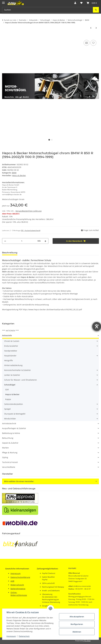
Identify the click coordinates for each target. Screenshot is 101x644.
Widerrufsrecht (17, 585)
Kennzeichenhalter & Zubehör (17, 370)
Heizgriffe (8, 360)
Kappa (8, 399)
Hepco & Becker (12, 394)
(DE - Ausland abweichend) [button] (30, 230)
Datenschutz (24, 636)
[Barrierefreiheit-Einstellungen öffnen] (96, 326)
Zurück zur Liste (10, 20)
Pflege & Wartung (9, 452)
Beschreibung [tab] (9, 252)
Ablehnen (76, 632)
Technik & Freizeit (10, 462)
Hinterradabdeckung (13, 365)
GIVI (7, 389)
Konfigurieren (77, 624)
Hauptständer (10, 355)
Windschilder (10, 418)
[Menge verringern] (5, 241)
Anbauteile (7, 335)
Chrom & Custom (11, 341)
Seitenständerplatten (13, 404)
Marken (5, 447)
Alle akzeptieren (77, 616)
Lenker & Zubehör (12, 375)
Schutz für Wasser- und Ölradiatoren (20, 380)
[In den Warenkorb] (4, 36)
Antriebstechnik (9, 423)
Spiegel (7, 409)
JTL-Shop (87, 641)
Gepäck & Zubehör (10, 443)
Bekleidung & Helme (11, 433)
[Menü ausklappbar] (3, 1)
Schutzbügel (9, 384)
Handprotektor (10, 351)
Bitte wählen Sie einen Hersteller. (19, 481)
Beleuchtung (7, 438)
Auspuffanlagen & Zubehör (14, 428)
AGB (12, 581)
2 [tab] (52, 140)
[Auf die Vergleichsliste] (86, 43)
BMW (14, 172)
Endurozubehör (11, 346)
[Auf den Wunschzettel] (93, 43)
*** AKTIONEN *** (10, 330)
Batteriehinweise (18, 588)
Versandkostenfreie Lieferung (29, 211)
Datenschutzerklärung (20, 577)
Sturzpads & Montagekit (14, 414)
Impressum (11, 636)
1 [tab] (49, 140)
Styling (5, 457)
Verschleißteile (8, 467)
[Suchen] (96, 10)
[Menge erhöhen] (45, 241)
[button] (75, 3)
